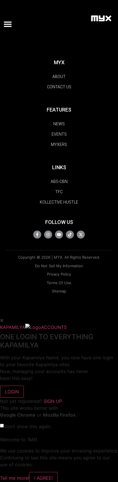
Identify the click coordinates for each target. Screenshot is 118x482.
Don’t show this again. (28, 426)
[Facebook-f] (37, 235)
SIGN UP (53, 401)
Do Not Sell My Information (59, 266)
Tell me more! (14, 478)
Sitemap (59, 291)
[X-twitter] (81, 235)
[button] (9, 24)
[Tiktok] (70, 235)
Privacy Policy (59, 274)
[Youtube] (59, 235)
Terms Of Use (59, 282)
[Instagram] (48, 235)
